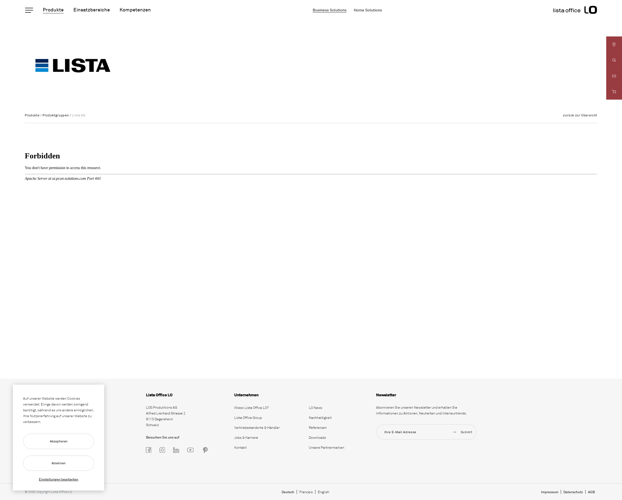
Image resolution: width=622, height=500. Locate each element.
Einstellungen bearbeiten (58, 479)
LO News (315, 407)
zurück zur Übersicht (580, 115)
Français (306, 492)
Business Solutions (329, 10)
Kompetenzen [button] (135, 10)
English (323, 492)
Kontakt (240, 447)
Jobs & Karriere (246, 437)
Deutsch (288, 492)
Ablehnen (59, 463)
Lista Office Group (248, 417)
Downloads (317, 437)
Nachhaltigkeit (320, 417)
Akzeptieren (59, 441)
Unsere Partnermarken (326, 447)
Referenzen (318, 427)
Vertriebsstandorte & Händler (257, 427)
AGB (591, 492)
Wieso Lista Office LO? (251, 407)
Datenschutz (573, 492)
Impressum (549, 492)
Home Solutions (368, 10)
